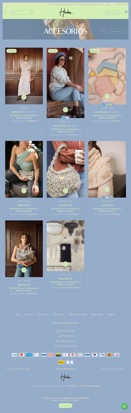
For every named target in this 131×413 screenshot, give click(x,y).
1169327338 (67, 336)
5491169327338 (67, 331)
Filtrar (102, 30)
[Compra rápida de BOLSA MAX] (65, 264)
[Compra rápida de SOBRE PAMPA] (23, 190)
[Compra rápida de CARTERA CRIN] (65, 190)
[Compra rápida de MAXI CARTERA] (23, 270)
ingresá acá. (73, 386)
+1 (110, 197)
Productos (29, 314)
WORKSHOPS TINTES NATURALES (65, 323)
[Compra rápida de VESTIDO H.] (23, 97)
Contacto (111, 314)
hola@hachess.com (67, 341)
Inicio (59, 26)
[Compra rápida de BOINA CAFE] (65, 109)
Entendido (65, 406)
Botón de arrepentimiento (90, 386)
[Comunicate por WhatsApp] (124, 406)
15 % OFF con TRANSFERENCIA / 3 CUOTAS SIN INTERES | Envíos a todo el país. (59, 4)
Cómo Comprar (97, 314)
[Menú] (6, 12)
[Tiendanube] (65, 369)
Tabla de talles (59, 314)
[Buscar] (31, 13)
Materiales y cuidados (78, 314)
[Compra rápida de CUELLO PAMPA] (107, 189)
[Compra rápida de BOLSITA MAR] (107, 96)
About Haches (43, 314)
